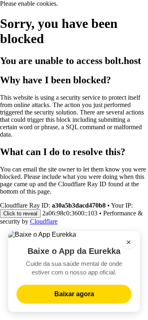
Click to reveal (20, 213)
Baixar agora (74, 293)
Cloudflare (44, 221)
